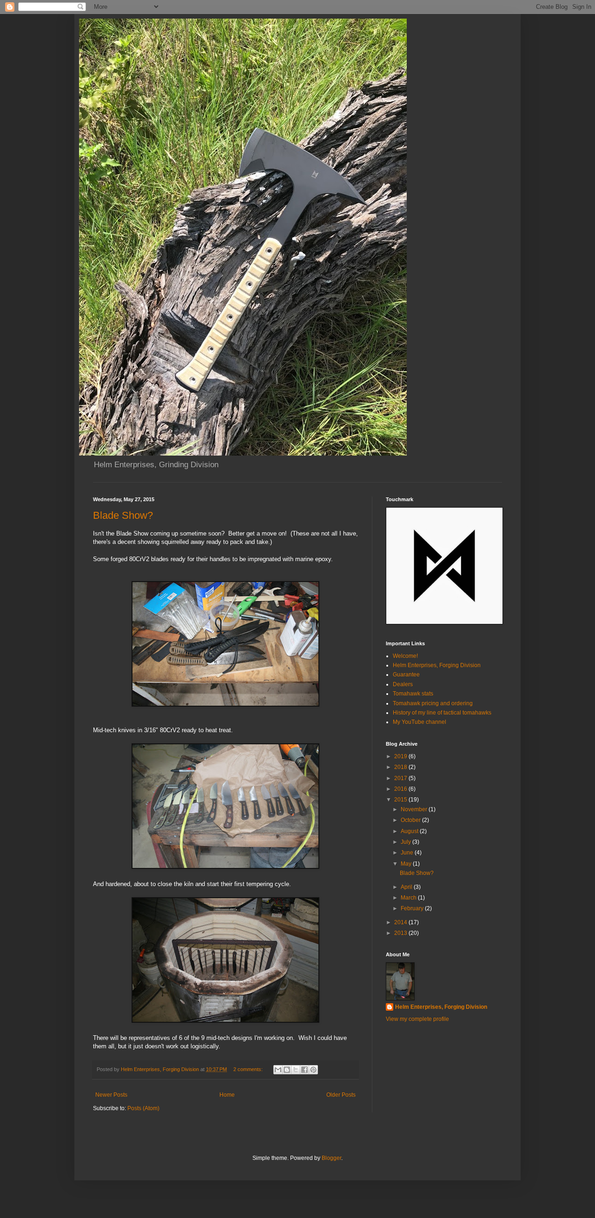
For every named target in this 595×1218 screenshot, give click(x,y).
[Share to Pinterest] (313, 1069)
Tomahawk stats (413, 693)
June (408, 852)
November (415, 809)
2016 (401, 789)
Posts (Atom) (143, 1108)
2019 (401, 756)
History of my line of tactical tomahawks (442, 712)
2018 (401, 767)
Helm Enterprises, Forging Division (437, 665)
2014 (401, 922)
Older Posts (341, 1095)
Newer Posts (111, 1095)
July (406, 842)
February (413, 908)
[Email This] (278, 1069)
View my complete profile (417, 1019)
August (410, 831)
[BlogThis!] (286, 1069)
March (409, 897)
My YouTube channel (419, 722)
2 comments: (248, 1069)
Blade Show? (123, 515)
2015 (401, 799)
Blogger (331, 1158)
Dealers (403, 684)
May (407, 864)
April (407, 887)
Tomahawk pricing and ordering (433, 703)
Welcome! (405, 656)
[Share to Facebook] (304, 1069)
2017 (401, 778)
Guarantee (406, 674)
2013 (401, 933)
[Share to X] (295, 1069)
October (411, 820)
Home (227, 1095)
